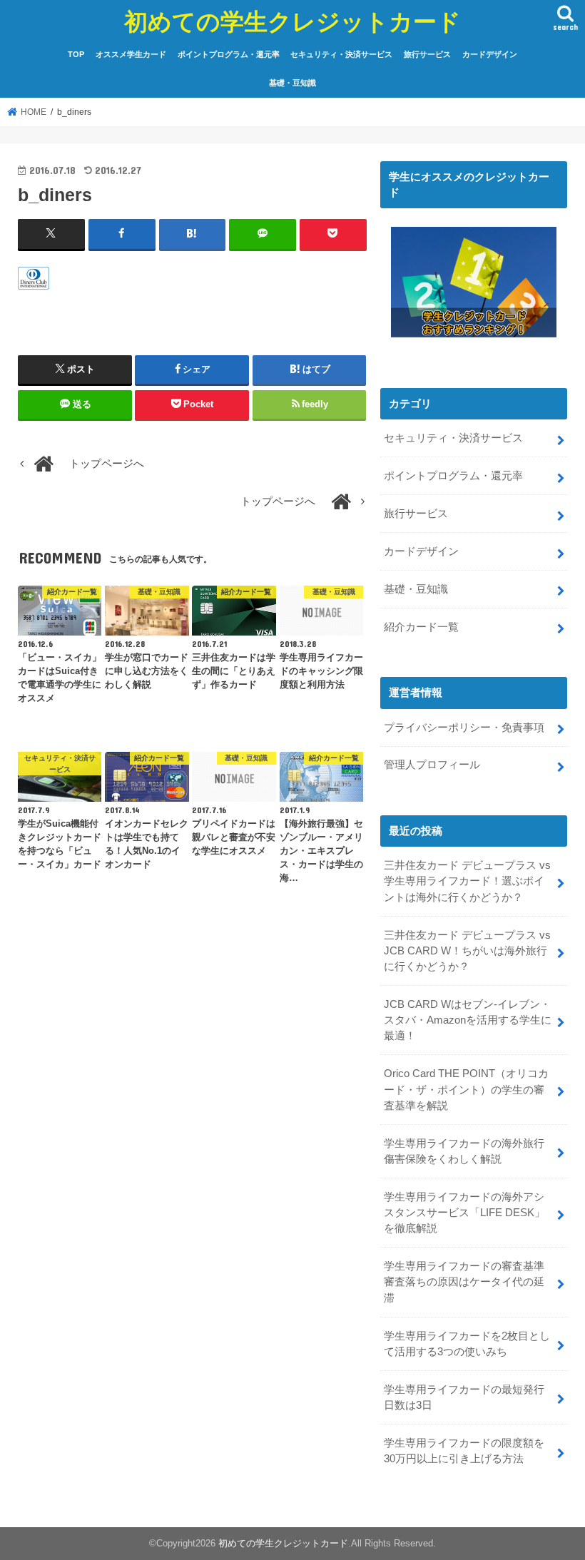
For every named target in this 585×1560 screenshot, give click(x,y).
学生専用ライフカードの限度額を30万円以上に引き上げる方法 (464, 1450)
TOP (76, 54)
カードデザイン (489, 54)
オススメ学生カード (131, 54)
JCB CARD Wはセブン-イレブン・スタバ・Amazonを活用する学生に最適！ (467, 1020)
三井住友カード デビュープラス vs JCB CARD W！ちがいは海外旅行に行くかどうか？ (467, 950)
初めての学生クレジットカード (292, 21)
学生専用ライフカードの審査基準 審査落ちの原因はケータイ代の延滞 (469, 1281)
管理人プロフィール (432, 764)
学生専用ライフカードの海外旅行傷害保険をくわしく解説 (464, 1151)
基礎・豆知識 (292, 82)
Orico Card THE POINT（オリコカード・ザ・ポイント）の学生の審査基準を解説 (466, 1089)
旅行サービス (427, 54)
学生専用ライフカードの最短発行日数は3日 (464, 1397)
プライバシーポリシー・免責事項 (464, 727)
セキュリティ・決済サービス (341, 54)
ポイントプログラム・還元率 (229, 54)
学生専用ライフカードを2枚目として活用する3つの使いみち (467, 1343)
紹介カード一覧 (421, 627)
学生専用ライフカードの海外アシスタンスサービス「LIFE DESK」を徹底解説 (464, 1212)
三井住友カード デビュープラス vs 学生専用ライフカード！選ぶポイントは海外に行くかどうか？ (467, 881)
